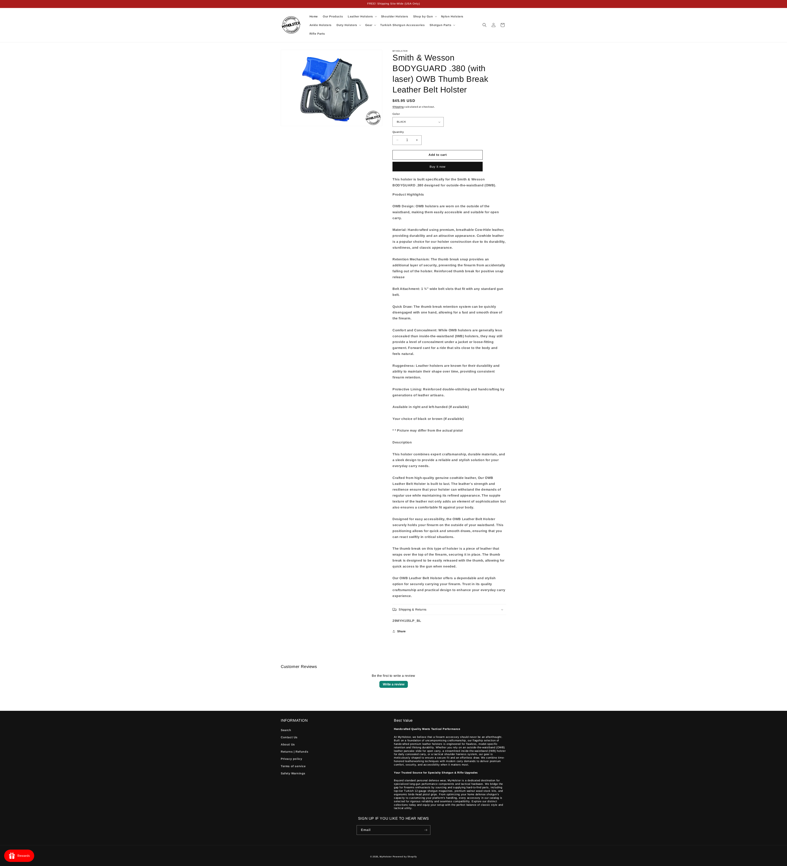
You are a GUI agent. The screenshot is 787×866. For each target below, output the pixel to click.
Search (286, 730)
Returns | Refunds (294, 751)
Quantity (398, 131)
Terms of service (293, 766)
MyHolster (386, 856)
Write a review (393, 684)
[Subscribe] (425, 830)
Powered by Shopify (405, 856)
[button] (362, 16)
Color (396, 113)
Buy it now (438, 166)
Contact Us (289, 737)
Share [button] (401, 631)
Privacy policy (291, 758)
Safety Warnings (293, 773)
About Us (288, 744)
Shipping (398, 106)
